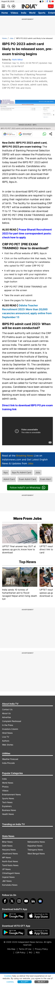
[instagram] (19, 901)
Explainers (7, 806)
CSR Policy (20, 952)
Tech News (7, 802)
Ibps (6, 472)
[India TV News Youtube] (53, 1)
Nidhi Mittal (17, 59)
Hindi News (7, 733)
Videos (14, 12)
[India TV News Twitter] (50, 1)
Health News (8, 814)
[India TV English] (29, 6)
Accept (24, 982)
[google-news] (40, 901)
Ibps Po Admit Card (21, 472)
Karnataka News (9, 885)
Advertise (6, 717)
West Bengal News (36, 853)
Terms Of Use (25, 949)
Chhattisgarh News (11, 873)
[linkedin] (33, 901)
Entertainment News (11, 794)
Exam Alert (45, 479)
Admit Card (9, 479)
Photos (5, 786)
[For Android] (13, 932)
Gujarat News (8, 877)
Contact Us (7, 709)
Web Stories (7, 744)
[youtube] (26, 901)
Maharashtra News (36, 842)
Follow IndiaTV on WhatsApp (25, 487)
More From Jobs (27, 518)
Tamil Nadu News (10, 865)
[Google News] (9, 134)
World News (7, 783)
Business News (9, 810)
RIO (30, 952)
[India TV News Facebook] (47, 1)
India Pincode (8, 763)
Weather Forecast (10, 759)
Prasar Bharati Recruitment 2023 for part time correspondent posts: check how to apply (27, 233)
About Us (6, 713)
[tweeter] (12, 901)
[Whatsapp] (44, 134)
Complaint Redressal (11, 721)
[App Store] (38, 915)
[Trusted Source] (25, 134)
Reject (41, 982)
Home (4, 12)
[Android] (43, 1)
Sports (41, 12)
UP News (6, 869)
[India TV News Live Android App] (13, 915)
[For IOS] (38, 932)
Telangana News (35, 849)
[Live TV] (51, 6)
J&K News (7, 881)
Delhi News (7, 846)
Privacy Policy (41, 949)
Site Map (11, 949)
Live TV (5, 737)
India (23, 12)
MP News (6, 857)
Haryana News (9, 849)
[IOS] (40, 1)
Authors (5, 741)
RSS (38, 952)
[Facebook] (5, 901)
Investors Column (10, 729)
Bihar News (7, 842)
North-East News (10, 861)
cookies (10, 982)
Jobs (11, 38)
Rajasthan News (35, 846)
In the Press (7, 725)
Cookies (8, 976)
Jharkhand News (10, 853)
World (32, 12)
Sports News (8, 798)
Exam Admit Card (27, 479)
